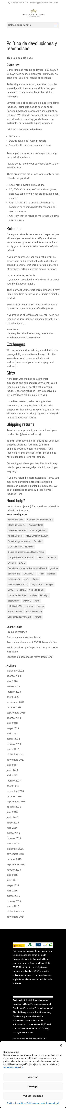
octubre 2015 (14, 859)
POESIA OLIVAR (15, 606)
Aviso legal (53, 1103)
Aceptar (33, 1077)
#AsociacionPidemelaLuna (40, 520)
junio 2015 (12, 880)
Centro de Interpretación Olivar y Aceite (26, 552)
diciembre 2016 (15, 791)
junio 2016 (12, 817)
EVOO (22, 563)
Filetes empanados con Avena (23, 637)
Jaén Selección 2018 (18, 584)
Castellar (38, 541)
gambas (54, 568)
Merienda (21, 590)
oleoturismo (14, 601)
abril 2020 (12, 681)
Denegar (33, 1086)
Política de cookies (16, 1103)
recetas (40, 606)
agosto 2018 (14, 718)
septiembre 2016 (16, 801)
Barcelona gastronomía (19, 541)
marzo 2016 (13, 833)
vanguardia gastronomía (19, 617)
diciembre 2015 (15, 848)
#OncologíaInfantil (38, 530)
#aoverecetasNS (16, 520)
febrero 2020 (14, 691)
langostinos (36, 584)
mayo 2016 (13, 822)
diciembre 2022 (15, 670)
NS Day (33, 595)
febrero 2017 (14, 780)
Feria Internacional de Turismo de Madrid (27, 568)
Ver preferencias (33, 1095)
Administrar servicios (13, 1067)
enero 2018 (13, 749)
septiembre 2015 (16, 864)
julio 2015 (12, 875)
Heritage (51, 574)
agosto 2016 (14, 806)
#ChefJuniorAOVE (16, 525)
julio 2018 (12, 723)
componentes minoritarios (20, 557)
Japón (36, 579)
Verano (38, 617)
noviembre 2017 (15, 759)
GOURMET (29, 574)
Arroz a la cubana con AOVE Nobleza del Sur (32, 642)
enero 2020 (13, 696)
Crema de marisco (17, 632)
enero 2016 (13, 843)
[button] (61, 1045)
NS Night (44, 595)
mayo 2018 (13, 728)
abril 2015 (12, 890)
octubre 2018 (14, 707)
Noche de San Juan (17, 595)
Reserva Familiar (34, 611)
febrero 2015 (14, 901)
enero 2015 (13, 906)
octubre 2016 (14, 796)
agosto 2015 (14, 869)
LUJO (10, 590)
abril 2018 (12, 733)
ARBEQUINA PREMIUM (37, 536)
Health (41, 574)
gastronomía (14, 574)
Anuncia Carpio (15, 536)
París (37, 601)
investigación (14, 579)
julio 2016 (12, 812)
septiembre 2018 (16, 712)
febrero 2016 (14, 838)
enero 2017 (13, 786)
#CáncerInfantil (36, 525)
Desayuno (52, 557)
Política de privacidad (37, 1103)
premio (30, 606)
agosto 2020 (14, 676)
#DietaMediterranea (17, 530)
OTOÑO (27, 601)
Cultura (40, 557)
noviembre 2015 (15, 854)
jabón (26, 579)
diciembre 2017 (15, 754)
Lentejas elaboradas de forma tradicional (30, 657)
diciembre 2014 (15, 911)
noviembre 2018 (15, 702)
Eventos (12, 563)
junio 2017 (12, 770)
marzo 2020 (13, 686)
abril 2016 (12, 827)
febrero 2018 (14, 744)
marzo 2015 (13, 896)
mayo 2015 (13, 885)
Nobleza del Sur (36, 590)
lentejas (49, 584)
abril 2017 (12, 775)
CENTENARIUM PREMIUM (21, 547)
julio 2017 (12, 765)
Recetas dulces (15, 611)
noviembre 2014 (15, 916)
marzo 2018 (13, 738)
